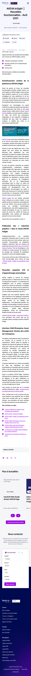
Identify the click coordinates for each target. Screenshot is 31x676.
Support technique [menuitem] (7, 621)
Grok (15, 42)
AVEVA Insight (6, 139)
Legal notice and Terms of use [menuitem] (15, 666)
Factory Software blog (12, 50)
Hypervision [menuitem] (5, 657)
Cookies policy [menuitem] (15, 671)
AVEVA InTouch (18, 246)
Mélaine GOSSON (8, 449)
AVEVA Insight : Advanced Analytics (14, 414)
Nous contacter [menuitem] (6, 610)
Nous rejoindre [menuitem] (6, 632)
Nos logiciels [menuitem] (5, 637)
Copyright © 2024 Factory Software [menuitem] (11, 669)
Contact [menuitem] (4, 607)
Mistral (15, 38)
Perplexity (7, 42)
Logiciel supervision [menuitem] (7, 643)
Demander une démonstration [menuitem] (9, 613)
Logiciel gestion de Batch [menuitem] (8, 654)
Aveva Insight (16, 23)
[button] (28, 3)
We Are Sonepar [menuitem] (6, 629)
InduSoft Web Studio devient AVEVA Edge (12, 498)
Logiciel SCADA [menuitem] (6, 640)
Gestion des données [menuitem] (7, 652)
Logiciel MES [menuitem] (5, 649)
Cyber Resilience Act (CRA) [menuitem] (9, 660)
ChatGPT (7, 38)
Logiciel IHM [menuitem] (5, 646)
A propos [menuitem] (4, 627)
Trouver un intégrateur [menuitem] (7, 616)
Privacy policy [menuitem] (24, 669)
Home (3, 50)
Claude (23, 38)
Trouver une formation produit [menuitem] (9, 619)
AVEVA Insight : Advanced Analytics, (18, 315)
